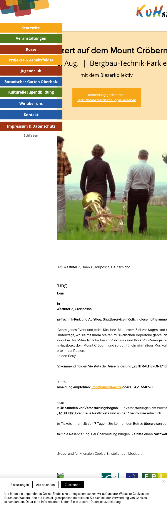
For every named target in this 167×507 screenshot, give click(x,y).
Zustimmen (72, 484)
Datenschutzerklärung (105, 501)
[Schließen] (163, 482)
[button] (30, 135)
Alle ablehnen (45, 484)
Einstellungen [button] (19, 484)
